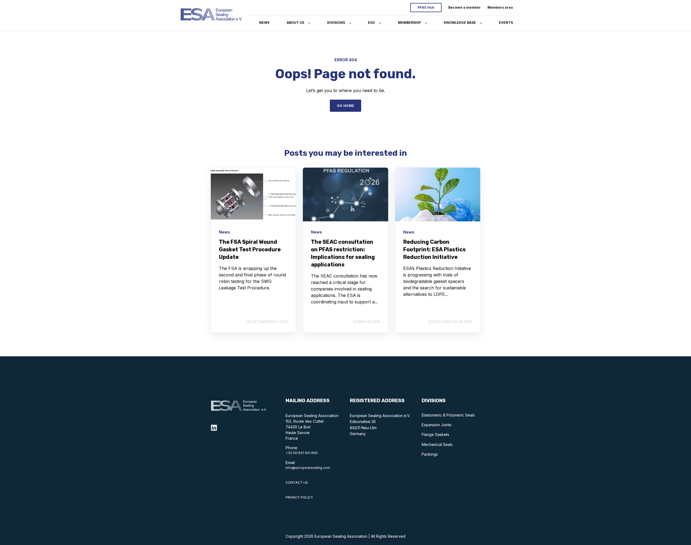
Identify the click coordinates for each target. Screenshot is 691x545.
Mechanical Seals (437, 444)
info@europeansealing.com (308, 468)
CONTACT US (297, 482)
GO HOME (345, 106)
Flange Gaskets (435, 434)
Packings (430, 454)
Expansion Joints (437, 424)
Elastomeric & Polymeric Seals (448, 415)
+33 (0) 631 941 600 (302, 453)
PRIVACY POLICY (299, 497)
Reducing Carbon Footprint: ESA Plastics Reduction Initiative (434, 249)
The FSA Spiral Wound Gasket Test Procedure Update (250, 249)
